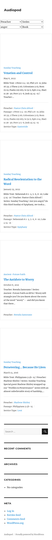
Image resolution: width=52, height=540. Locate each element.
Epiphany (22, 227)
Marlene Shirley (22, 402)
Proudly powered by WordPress (29, 534)
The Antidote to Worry (19, 279)
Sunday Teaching (12, 68)
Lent (19, 410)
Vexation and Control (18, 73)
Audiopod (12, 10)
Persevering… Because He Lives (25, 367)
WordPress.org (15, 523)
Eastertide (22, 126)
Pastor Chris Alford (23, 108)
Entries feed (14, 515)
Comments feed (16, 519)
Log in (10, 511)
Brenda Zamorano (23, 314)
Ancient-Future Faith (14, 274)
